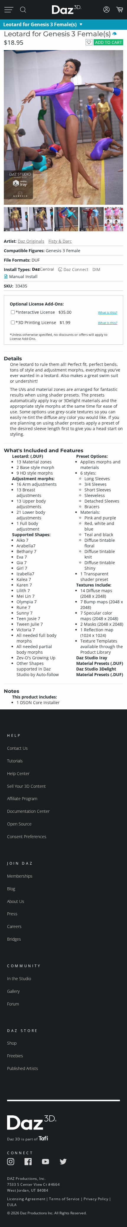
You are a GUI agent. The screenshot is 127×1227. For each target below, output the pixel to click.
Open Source (19, 824)
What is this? (107, 313)
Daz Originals (31, 241)
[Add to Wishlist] (89, 42)
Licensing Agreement (26, 1198)
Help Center (18, 773)
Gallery (13, 991)
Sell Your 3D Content (26, 786)
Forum (13, 1004)
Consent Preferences (26, 836)
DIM (96, 269)
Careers (14, 926)
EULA (12, 1204)
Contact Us (17, 748)
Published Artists (22, 1068)
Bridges (14, 939)
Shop (12, 1043)
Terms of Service (64, 1198)
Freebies (15, 1055)
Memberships (19, 876)
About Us (15, 901)
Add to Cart (108, 42)
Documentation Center (28, 811)
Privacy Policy (96, 1198)
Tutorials (15, 761)
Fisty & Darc (60, 241)
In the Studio (19, 978)
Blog (11, 888)
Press (12, 913)
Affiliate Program (22, 798)
